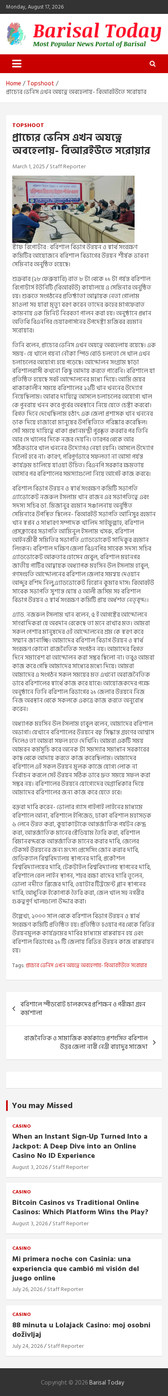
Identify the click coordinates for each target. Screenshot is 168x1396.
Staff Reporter (68, 166)
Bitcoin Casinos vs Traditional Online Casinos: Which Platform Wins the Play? (80, 1207)
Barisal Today (106, 1383)
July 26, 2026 (27, 1289)
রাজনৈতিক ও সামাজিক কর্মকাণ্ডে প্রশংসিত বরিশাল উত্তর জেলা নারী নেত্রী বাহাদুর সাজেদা (86, 1042)
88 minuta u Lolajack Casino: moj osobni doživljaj (81, 1329)
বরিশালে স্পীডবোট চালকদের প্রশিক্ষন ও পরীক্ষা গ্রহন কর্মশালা (83, 1008)
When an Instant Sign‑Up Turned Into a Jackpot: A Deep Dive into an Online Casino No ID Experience (80, 1146)
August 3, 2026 (30, 1167)
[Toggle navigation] (16, 63)
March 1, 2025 (28, 166)
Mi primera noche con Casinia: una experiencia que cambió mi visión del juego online (75, 1268)
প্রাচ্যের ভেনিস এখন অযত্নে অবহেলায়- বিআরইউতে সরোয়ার (86, 965)
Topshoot (28, 125)
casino (21, 1126)
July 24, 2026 (27, 1346)
